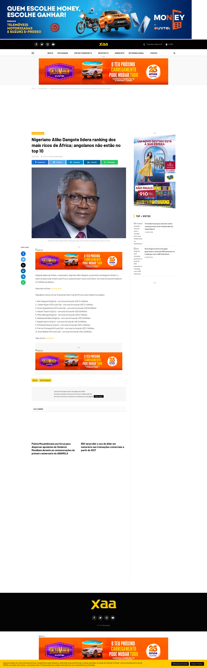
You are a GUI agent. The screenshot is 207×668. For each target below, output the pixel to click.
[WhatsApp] (23, 282)
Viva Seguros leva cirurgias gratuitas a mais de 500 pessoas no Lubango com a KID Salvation (160, 251)
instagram (50, 338)
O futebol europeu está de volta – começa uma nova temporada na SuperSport (159, 226)
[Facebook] (23, 253)
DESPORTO (103, 53)
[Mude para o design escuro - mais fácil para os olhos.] (144, 44)
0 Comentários (57, 156)
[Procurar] (174, 53)
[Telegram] (23, 276)
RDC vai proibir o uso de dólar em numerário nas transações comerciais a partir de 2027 (102, 447)
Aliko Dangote (45, 380)
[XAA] (103, 44)
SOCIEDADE (62, 53)
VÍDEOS (153, 53)
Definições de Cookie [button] (180, 664)
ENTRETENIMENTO (83, 53)
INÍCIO (50, 53)
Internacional (38, 133)
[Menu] (33, 53)
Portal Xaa (106, 625)
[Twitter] (23, 259)
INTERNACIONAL (136, 53)
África (35, 380)
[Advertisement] (103, 110)
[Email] (23, 265)
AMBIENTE (119, 53)
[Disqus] (79, 490)
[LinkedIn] (23, 271)
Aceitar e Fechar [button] (197, 664)
